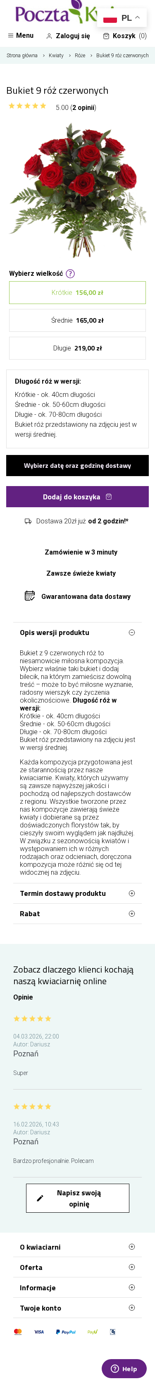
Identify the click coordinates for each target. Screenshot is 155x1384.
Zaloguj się (73, 36)
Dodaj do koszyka (71, 496)
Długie (77, 348)
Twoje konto (40, 1307)
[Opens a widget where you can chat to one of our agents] (124, 1369)
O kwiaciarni (40, 1247)
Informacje (38, 1287)
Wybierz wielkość (36, 273)
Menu (24, 35)
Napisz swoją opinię (68, 1198)
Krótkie (77, 292)
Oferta (31, 1267)
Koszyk (130, 36)
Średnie (77, 320)
